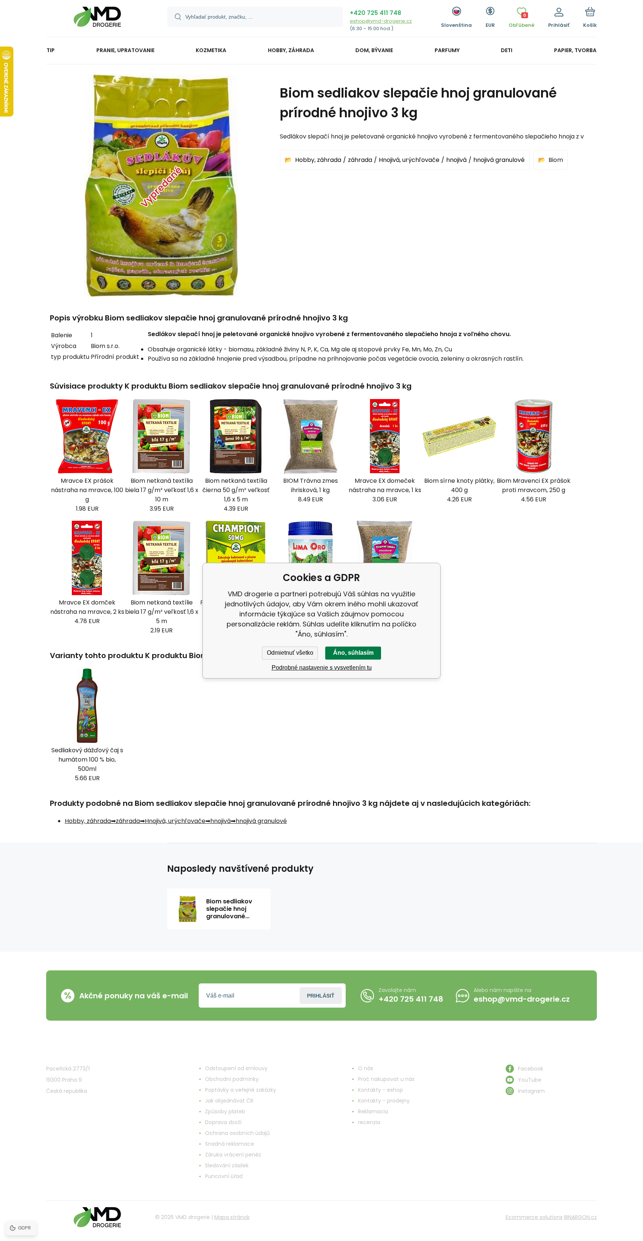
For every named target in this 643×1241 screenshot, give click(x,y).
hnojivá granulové (499, 160)
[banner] (97, 19)
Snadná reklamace (229, 1144)
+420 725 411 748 (375, 13)
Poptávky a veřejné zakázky (240, 1090)
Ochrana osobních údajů (237, 1133)
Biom (555, 160)
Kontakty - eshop (380, 1090)
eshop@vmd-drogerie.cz (381, 21)
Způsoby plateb (225, 1111)
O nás (365, 1068)
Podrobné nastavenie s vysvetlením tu (322, 667)
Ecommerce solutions (534, 1217)
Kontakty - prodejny (384, 1100)
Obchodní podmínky (232, 1079)
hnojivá (456, 160)
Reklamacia (373, 1111)
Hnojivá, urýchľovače (409, 160)
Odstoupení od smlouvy (236, 1068)
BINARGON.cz (580, 1217)
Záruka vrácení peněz (233, 1154)
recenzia (369, 1122)
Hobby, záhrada (318, 160)
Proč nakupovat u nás (386, 1079)
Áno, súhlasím (353, 653)
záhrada (360, 160)
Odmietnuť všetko (290, 653)
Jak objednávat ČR (229, 1100)
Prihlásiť (321, 996)
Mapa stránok (232, 1217)
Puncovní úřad (224, 1176)
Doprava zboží (223, 1122)
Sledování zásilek (227, 1165)
